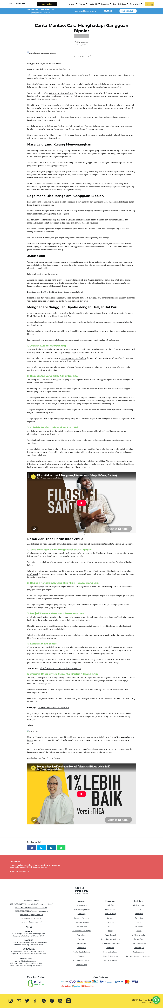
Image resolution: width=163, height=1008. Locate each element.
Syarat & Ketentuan (110, 956)
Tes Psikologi (81, 965)
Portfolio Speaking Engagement (139, 956)
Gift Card (81, 956)
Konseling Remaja (81, 922)
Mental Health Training (81, 952)
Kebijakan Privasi (110, 960)
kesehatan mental (81, 36)
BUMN (139, 931)
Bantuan (110, 918)
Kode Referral (110, 935)
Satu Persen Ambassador (110, 943)
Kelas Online (81, 948)
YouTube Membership (81, 960)
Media (139, 922)
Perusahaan (139, 926)
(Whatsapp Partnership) (31, 911)
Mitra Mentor (110, 909)
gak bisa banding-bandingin (61, 93)
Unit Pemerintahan (139, 935)
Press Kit (110, 922)
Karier (110, 931)
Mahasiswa (139, 914)
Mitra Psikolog (110, 914)
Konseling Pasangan (81, 918)
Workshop (81, 935)
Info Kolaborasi (139, 905)
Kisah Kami (110, 905)
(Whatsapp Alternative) (31, 908)
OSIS (139, 909)
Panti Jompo (139, 948)
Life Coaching (81, 905)
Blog (114, 4)
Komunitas (139, 918)
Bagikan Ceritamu (110, 952)
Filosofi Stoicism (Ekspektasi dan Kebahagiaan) (60, 668)
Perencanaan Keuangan (81, 931)
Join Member (47, 4)
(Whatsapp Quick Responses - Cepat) (31, 904)
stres (116, 183)
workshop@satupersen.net (31, 922)
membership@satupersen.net (31, 915)
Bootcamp (81, 943)
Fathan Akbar (81, 42)
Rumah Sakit (139, 939)
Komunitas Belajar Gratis (110, 939)
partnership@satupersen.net (26, 961)
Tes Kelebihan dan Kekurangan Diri (53, 707)
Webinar (81, 939)
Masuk (150, 5)
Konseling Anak (81, 926)
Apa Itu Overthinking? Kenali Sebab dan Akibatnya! (60, 292)
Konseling (81, 914)
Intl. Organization (139, 943)
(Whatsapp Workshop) (26, 965)
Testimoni (110, 948)
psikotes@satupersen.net (31, 918)
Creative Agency (138, 952)
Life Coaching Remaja (81, 909)
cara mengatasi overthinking (73, 358)
